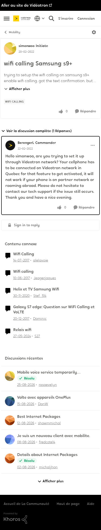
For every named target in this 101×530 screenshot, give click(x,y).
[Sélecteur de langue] (39, 18)
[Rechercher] (51, 18)
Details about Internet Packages (47, 454)
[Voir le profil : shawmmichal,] (10, 420)
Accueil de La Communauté (26, 503)
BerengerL (26, 142)
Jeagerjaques (45, 278)
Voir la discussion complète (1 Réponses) (39, 131)
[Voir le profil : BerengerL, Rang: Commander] (10, 145)
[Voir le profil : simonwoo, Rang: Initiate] (10, 48)
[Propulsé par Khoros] (50, 518)
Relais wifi (22, 329)
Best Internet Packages (38, 416)
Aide (90, 503)
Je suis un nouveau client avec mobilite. (53, 435)
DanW (43, 404)
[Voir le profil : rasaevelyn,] (10, 376)
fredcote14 (47, 442)
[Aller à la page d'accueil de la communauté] (22, 18)
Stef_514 (39, 295)
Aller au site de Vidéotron (24, 5)
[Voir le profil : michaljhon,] (10, 458)
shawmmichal (49, 423)
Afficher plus (19, 89)
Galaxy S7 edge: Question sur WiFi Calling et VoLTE (54, 309)
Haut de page (68, 503)
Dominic (40, 318)
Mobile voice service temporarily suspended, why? (47, 372)
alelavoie (40, 260)
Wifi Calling (23, 254)
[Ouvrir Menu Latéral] (6, 18)
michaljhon (48, 467)
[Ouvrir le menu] (93, 32)
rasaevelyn (48, 384)
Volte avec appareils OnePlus (44, 397)
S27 (37, 336)
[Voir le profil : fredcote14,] (10, 439)
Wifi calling (23, 271)
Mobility (14, 32)
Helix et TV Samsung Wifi (36, 289)
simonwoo (27, 46)
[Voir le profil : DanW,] (10, 401)
